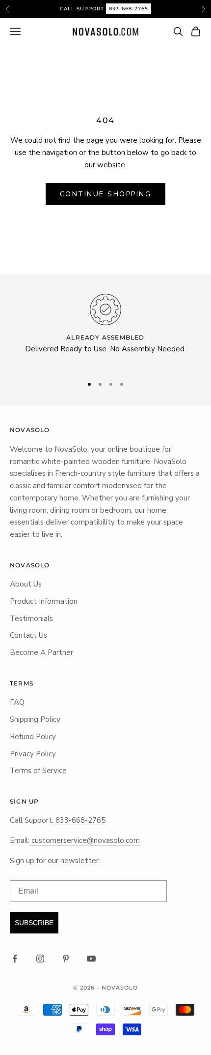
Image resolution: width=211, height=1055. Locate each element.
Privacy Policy (33, 754)
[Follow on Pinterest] (66, 958)
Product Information (44, 601)
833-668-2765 (128, 8)
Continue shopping (106, 194)
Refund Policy (33, 737)
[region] (105, 330)
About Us (26, 584)
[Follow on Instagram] (40, 958)
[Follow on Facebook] (15, 958)
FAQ (17, 702)
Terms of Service (38, 771)
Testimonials (31, 618)
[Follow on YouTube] (91, 958)
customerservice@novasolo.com (84, 840)
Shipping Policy (35, 719)
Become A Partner (41, 652)
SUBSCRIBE (34, 923)
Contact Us (28, 635)
